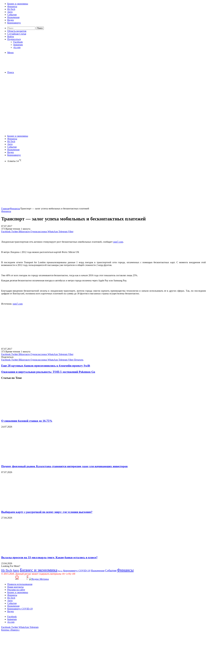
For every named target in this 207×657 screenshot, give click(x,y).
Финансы (12, 6)
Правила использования (19, 584)
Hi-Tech (11, 9)
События (12, 14)
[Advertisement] (103, 97)
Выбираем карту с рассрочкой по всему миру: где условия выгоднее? (46, 512)
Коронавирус (14, 22)
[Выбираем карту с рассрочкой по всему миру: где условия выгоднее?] (30, 506)
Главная (5, 208)
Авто (10, 12)
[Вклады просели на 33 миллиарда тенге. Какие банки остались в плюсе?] (30, 551)
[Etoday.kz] (24, 67)
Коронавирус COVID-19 (76, 570)
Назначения (13, 17)
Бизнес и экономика (17, 3)
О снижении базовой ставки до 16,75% (26, 420)
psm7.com (118, 242)
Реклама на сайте (16, 589)
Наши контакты (15, 587)
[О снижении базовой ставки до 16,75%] (30, 415)
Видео (10, 20)
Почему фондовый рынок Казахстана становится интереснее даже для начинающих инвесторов (64, 466)
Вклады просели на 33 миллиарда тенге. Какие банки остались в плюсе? (49, 557)
